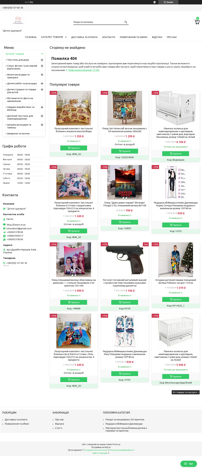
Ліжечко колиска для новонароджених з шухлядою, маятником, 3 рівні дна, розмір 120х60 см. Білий (176, 355)
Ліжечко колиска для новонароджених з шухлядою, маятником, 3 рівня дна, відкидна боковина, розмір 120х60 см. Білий (176, 132)
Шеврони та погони (18, 133)
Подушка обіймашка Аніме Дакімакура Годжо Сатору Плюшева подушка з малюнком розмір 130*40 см (176, 205)
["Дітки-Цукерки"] (18, 19)
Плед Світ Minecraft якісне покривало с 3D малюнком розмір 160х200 (124, 130)
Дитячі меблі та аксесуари (22, 83)
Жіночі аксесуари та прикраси (18, 76)
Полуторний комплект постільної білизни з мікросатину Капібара (73, 130)
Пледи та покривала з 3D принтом (124, 419)
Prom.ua (116, 444)
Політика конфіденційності (121, 450)
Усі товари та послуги (185, 392)
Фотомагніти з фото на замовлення (20, 99)
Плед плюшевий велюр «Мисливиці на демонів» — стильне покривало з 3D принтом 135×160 (74, 283)
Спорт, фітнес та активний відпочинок (22, 67)
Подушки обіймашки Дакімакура (124, 423)
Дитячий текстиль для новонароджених (20, 117)
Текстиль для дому (18, 59)
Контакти (108, 37)
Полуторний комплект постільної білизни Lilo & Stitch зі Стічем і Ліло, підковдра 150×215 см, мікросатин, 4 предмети (73, 355)
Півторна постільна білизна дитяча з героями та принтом (126, 429)
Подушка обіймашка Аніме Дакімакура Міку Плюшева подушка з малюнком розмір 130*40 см (125, 354)
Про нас (172, 37)
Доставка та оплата (84, 37)
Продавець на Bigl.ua (101, 447)
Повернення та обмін (133, 37)
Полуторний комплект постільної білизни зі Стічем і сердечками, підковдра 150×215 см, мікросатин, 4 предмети (73, 206)
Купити (75, 148)
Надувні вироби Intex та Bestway (20, 108)
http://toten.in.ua (16, 224)
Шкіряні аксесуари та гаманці (19, 126)
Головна (30, 37)
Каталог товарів (52, 37)
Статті (58, 428)
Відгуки (157, 37)
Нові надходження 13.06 (83, 70)
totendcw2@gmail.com (19, 228)
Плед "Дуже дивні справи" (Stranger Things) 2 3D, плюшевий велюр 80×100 (124, 204)
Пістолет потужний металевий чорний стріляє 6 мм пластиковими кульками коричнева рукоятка (124, 283)
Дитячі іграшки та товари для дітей (21, 91)
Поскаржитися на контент (96, 450)
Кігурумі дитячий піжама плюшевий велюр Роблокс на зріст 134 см (175, 281)
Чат (191, 464)
